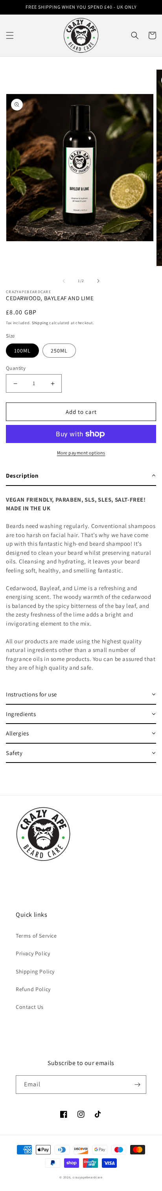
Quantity (16, 368)
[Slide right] (98, 281)
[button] (9, 35)
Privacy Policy (33, 953)
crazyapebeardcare (88, 1177)
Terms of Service (36, 935)
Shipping (40, 322)
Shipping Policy (35, 971)
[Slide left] (63, 281)
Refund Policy (33, 989)
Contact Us (30, 1006)
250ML (59, 350)
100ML (22, 350)
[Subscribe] (137, 1084)
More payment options (81, 453)
